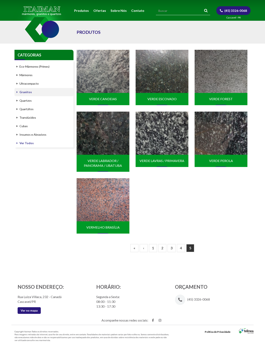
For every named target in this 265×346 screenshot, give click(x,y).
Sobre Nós (119, 10)
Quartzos (25, 100)
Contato (137, 10)
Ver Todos (26, 143)
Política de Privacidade (217, 331)
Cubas (23, 126)
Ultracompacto (29, 83)
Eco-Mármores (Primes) (34, 66)
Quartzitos (26, 109)
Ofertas (99, 10)
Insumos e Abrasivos (32, 134)
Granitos (25, 92)
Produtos (81, 10)
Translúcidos (27, 117)
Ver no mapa (29, 310)
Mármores (26, 75)
